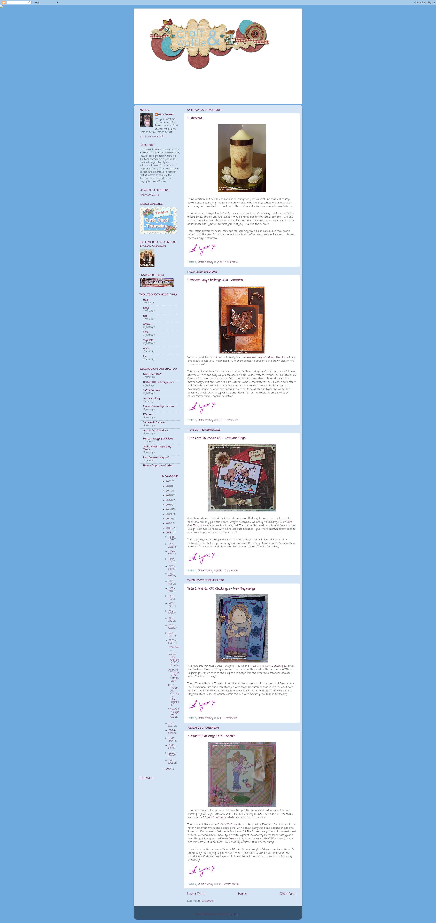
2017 (168, 491)
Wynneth (148, 340)
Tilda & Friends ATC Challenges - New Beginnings (221, 588)
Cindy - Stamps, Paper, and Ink (158, 406)
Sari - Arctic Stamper (154, 422)
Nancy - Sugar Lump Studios (158, 466)
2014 (168, 505)
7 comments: (232, 262)
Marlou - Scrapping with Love (158, 439)
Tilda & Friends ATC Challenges (268, 666)
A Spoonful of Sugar (214, 817)
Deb (145, 316)
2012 (168, 514)
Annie (146, 348)
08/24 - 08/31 (172, 732)
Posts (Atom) (207, 901)
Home (242, 894)
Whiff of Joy (229, 824)
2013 (168, 509)
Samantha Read (151, 390)
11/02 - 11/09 (171, 597)
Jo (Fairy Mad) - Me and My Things (157, 448)
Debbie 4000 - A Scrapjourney (158, 382)
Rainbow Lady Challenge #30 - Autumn (215, 280)
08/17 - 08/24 (171, 739)
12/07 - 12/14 (171, 560)
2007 (169, 769)
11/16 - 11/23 (171, 583)
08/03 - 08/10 (172, 754)
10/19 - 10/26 (171, 612)
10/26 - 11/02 (172, 605)
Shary (146, 332)
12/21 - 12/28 (171, 545)
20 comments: (231, 884)
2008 (169, 533)
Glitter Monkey (166, 114)
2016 (168, 495)
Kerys (146, 308)
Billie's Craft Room (152, 374)
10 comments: (231, 420)
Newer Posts (196, 894)
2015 (168, 500)
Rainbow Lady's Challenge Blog (263, 357)
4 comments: (231, 718)
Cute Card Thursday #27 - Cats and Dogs (217, 438)
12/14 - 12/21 (171, 553)
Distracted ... (196, 118)
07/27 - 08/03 (172, 762)
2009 (169, 528)
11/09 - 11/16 (171, 590)
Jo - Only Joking (151, 398)
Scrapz (232, 839)
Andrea (147, 324)
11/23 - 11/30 (171, 575)
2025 (169, 481)
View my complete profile (152, 136)
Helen (146, 300)
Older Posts (288, 894)
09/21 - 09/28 (172, 627)
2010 (168, 523)
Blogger (236, 914)
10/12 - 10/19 (171, 620)
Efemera (147, 414)
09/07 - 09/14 (172, 642)
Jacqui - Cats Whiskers (155, 430)
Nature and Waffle (149, 195)
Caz (145, 356)
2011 (168, 519)
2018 (168, 486)
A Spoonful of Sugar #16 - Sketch (211, 736)
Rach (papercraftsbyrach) (156, 458)
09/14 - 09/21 (172, 634)
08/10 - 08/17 (171, 747)
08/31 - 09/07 (172, 725)
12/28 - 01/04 (172, 538)
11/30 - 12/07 (171, 568)
